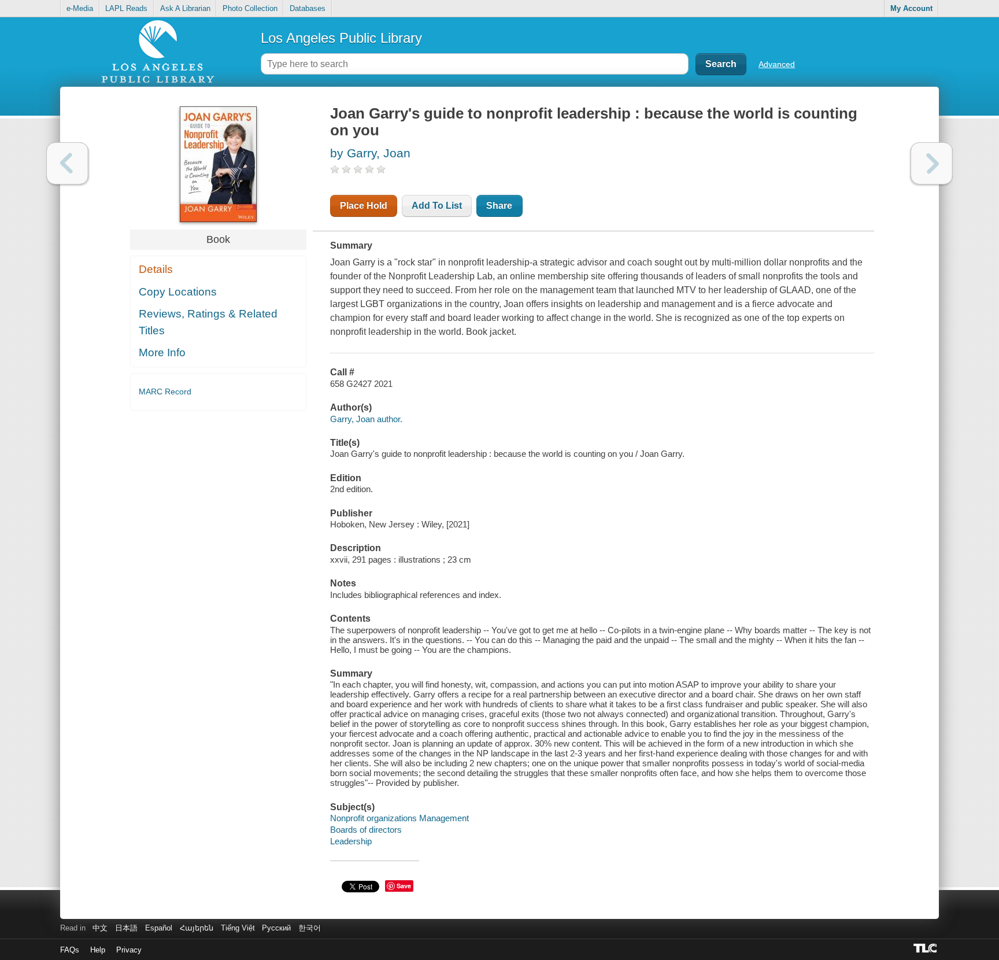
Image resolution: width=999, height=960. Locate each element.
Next (932, 163)
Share (499, 206)
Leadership (351, 841)
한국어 (309, 928)
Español (158, 928)
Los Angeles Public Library (341, 38)
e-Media (79, 8)
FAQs (69, 950)
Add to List (437, 206)
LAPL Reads (126, 8)
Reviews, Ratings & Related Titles (208, 322)
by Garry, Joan (370, 153)
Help (97, 950)
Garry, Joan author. (366, 419)
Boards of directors (366, 830)
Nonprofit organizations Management (399, 818)
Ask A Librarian (185, 8)
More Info (162, 352)
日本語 (126, 928)
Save (404, 885)
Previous (67, 163)
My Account (911, 8)
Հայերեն (196, 928)
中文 (100, 928)
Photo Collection (250, 8)
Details (156, 269)
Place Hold (363, 206)
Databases (307, 8)
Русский (276, 928)
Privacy (129, 950)
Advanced (776, 64)
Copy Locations (178, 292)
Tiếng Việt (238, 928)
